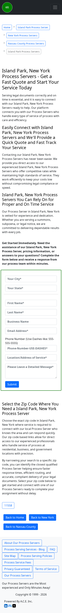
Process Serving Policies (36, 556)
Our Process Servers (17, 575)
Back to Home (15, 517)
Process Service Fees (17, 562)
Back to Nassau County (21, 527)
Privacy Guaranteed (17, 569)
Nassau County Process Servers (26, 43)
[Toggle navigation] (55, 7)
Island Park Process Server (33, 27)
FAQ (52, 549)
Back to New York (42, 517)
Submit (12, 384)
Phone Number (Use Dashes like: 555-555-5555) (29, 341)
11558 (8, 505)
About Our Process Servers (22, 543)
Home (7, 27)
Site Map (10, 556)
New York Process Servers (22, 35)
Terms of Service (46, 569)
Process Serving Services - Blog (24, 549)
